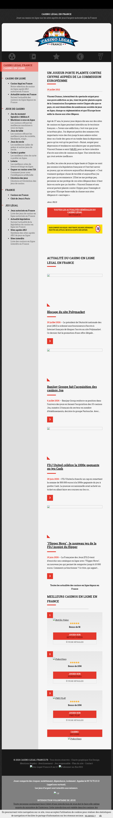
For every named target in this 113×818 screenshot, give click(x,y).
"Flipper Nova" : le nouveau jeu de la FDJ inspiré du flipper (71, 545)
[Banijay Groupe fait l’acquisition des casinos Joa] (74, 365)
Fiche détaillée (76, 642)
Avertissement (45, 763)
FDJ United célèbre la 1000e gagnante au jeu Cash (73, 466)
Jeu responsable (62, 763)
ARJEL (73, 149)
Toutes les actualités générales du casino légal (75, 212)
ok (100, 815)
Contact (89, 763)
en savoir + (90, 815)
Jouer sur (75, 636)
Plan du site (78, 763)
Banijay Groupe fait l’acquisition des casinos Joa (72, 388)
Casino (74, 733)
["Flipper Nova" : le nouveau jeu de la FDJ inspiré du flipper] (74, 521)
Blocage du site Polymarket (66, 312)
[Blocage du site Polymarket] (74, 290)
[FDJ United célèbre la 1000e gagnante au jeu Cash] (74, 443)
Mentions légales (28, 763)
